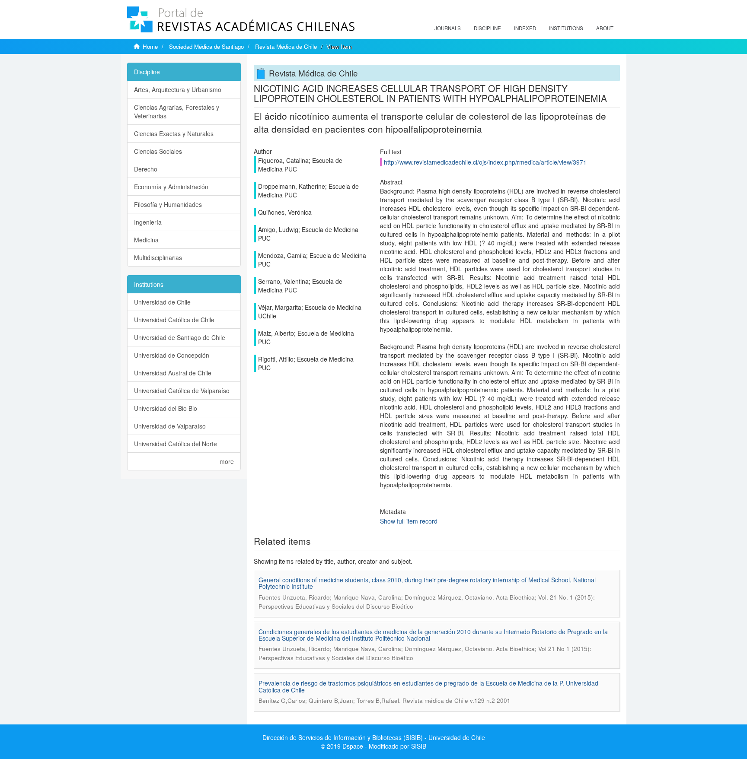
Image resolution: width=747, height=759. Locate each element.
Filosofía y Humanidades (168, 204)
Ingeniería (148, 222)
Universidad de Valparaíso (170, 426)
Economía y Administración (171, 186)
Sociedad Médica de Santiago (206, 46)
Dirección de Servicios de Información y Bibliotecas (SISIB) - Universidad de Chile (373, 737)
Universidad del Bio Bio (165, 408)
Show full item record (408, 521)
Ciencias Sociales (158, 151)
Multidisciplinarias (158, 257)
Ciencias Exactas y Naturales (174, 133)
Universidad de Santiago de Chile (179, 337)
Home (150, 46)
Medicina (146, 239)
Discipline (487, 28)
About (604, 28)
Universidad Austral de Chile (172, 372)
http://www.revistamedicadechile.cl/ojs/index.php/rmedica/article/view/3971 (485, 162)
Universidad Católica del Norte (175, 443)
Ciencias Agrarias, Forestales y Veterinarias (176, 111)
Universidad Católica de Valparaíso (182, 390)
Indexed (525, 28)
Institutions (566, 28)
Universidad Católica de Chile (174, 319)
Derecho (145, 169)
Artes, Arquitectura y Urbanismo (177, 89)
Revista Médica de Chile (286, 46)
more (227, 461)
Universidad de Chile (162, 302)
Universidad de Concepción (171, 355)
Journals (447, 28)
